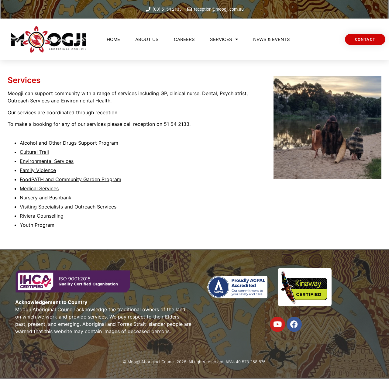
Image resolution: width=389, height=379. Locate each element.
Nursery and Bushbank (45, 198)
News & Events (271, 39)
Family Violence (38, 170)
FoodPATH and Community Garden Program (70, 179)
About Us (147, 39)
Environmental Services (47, 161)
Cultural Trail (34, 152)
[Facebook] (294, 324)
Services (221, 39)
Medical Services (39, 188)
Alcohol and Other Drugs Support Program (69, 143)
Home (113, 39)
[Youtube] (277, 324)
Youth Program (37, 225)
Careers (184, 39)
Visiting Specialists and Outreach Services (68, 207)
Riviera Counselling (42, 216)
